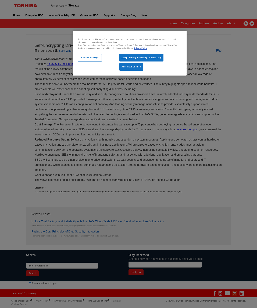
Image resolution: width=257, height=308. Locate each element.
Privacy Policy (140, 48)
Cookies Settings (90, 58)
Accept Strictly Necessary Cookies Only (141, 58)
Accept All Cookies (131, 67)
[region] (130, 53)
